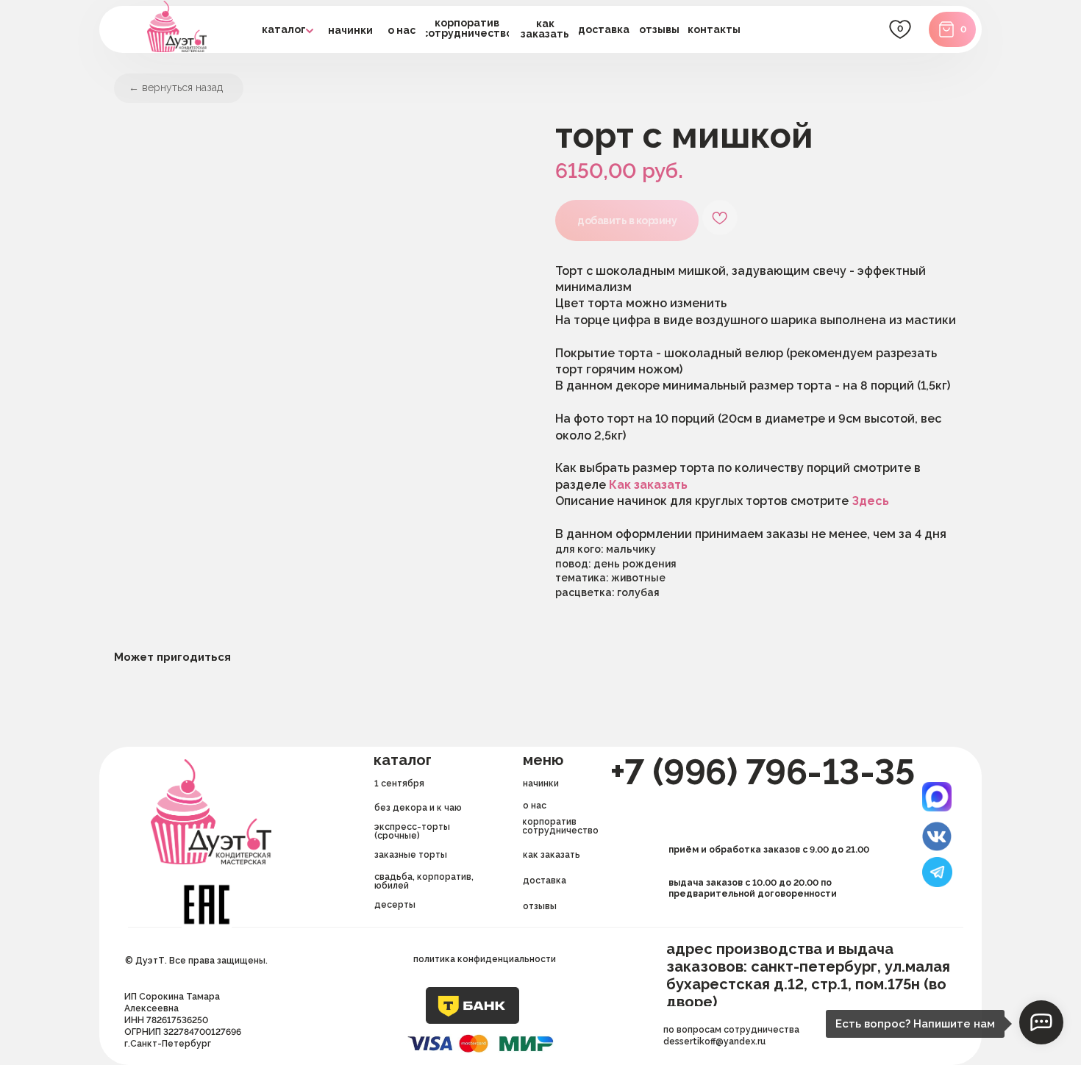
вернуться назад (182, 87)
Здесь (870, 501)
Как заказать (648, 485)
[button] (604, 29)
